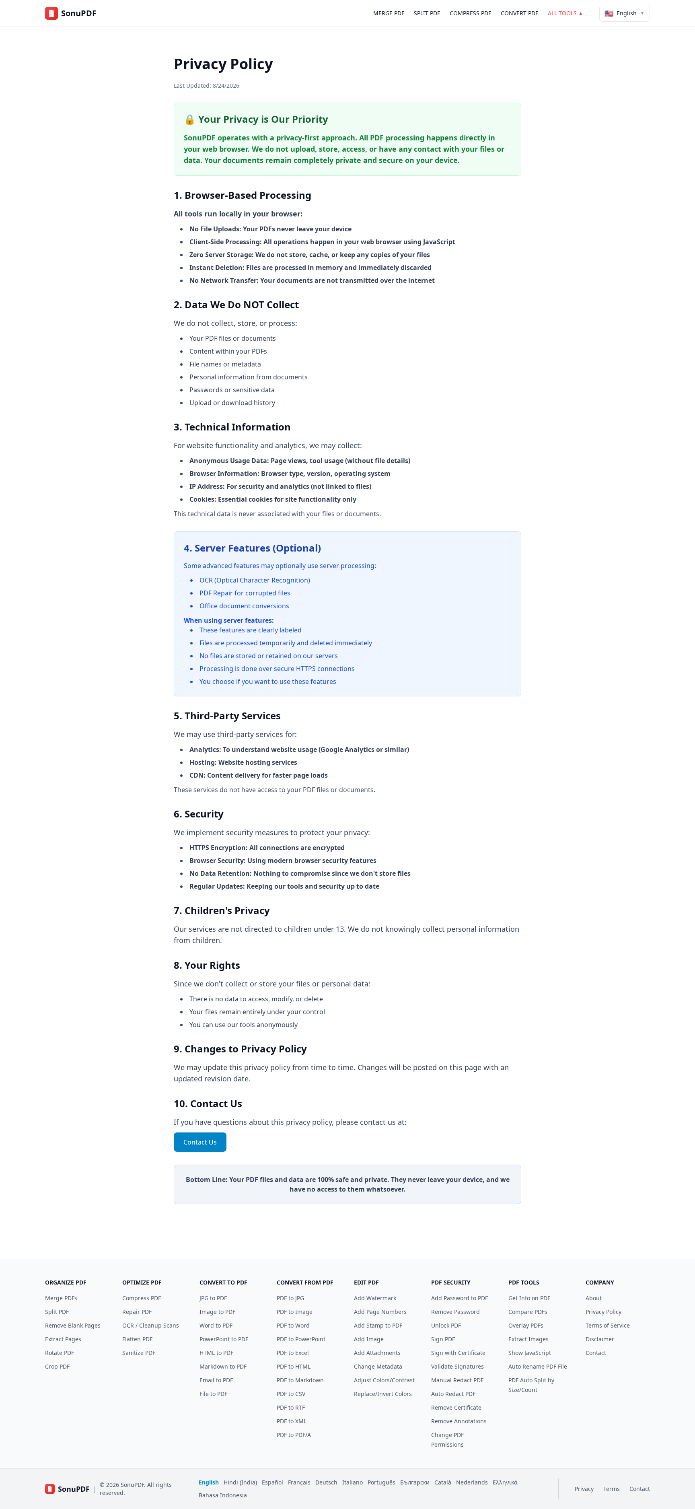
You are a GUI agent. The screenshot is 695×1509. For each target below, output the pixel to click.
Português (381, 1482)
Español (272, 1482)
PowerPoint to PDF (223, 1339)
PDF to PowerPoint (301, 1339)
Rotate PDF (59, 1353)
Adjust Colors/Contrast (384, 1380)
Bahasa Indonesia (223, 1495)
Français (299, 1482)
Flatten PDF (137, 1339)
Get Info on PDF (529, 1298)
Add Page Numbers (380, 1311)
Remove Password (455, 1311)
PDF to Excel (293, 1353)
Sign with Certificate (458, 1353)
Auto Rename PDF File (537, 1366)
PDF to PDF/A (294, 1435)
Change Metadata (378, 1366)
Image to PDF (217, 1311)
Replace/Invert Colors (383, 1394)
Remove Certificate (456, 1407)
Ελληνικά (505, 1482)
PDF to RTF (291, 1407)
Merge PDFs (61, 1298)
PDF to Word (293, 1325)
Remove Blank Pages (73, 1325)
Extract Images (528, 1339)
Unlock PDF (446, 1325)
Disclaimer (600, 1339)
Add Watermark (375, 1298)
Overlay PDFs (525, 1325)
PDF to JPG (290, 1298)
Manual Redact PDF (457, 1380)
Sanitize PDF (138, 1353)
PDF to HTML (293, 1366)
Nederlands (472, 1482)
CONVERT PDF (519, 13)
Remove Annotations (459, 1421)
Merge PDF (388, 13)
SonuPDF (74, 1489)
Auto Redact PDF (453, 1394)
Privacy (584, 1489)
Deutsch (326, 1482)
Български (415, 1482)
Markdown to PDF (223, 1366)
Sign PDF (443, 1339)
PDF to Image (295, 1311)
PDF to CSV (291, 1394)
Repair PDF (137, 1311)
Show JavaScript (529, 1353)
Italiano (352, 1482)
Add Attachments (377, 1353)
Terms (611, 1489)
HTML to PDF (216, 1353)
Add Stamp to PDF (378, 1325)
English (209, 1482)
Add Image (369, 1339)
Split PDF (427, 13)
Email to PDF (216, 1380)
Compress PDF (470, 13)
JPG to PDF (213, 1298)
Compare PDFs (527, 1311)
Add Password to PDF (459, 1298)
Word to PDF (215, 1325)
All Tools (565, 13)
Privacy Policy (603, 1311)
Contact (596, 1353)
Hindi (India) (240, 1482)
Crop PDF (57, 1366)
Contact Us (200, 1142)
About (594, 1298)
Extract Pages (63, 1339)
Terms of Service (608, 1325)
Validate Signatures (457, 1366)
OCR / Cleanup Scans (150, 1325)
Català (442, 1482)
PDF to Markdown (300, 1380)
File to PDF (213, 1394)
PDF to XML (291, 1421)
